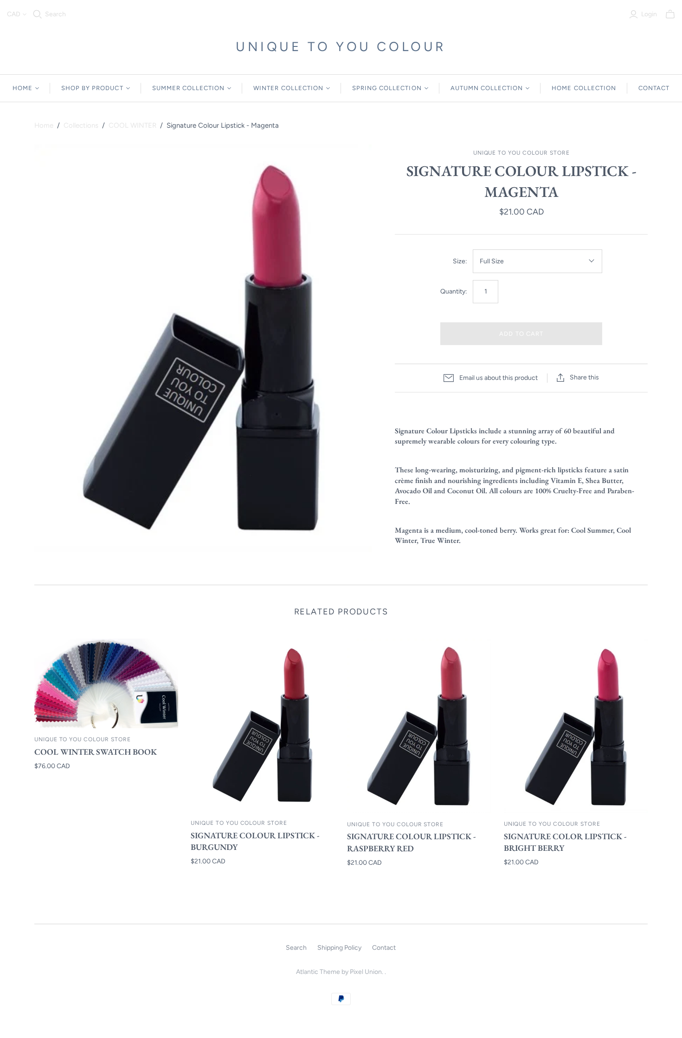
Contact (384, 948)
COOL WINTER (132, 125)
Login (649, 14)
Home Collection (584, 88)
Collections (81, 125)
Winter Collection (288, 88)
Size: (460, 261)
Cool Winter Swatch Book (95, 751)
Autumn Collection (486, 88)
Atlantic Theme (318, 972)
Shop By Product (92, 88)
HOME (22, 88)
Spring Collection (387, 88)
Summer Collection (188, 88)
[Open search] (37, 14)
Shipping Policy (339, 948)
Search (55, 14)
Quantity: (453, 291)
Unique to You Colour (341, 46)
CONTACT (653, 88)
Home (43, 125)
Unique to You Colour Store (82, 739)
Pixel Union (366, 972)
